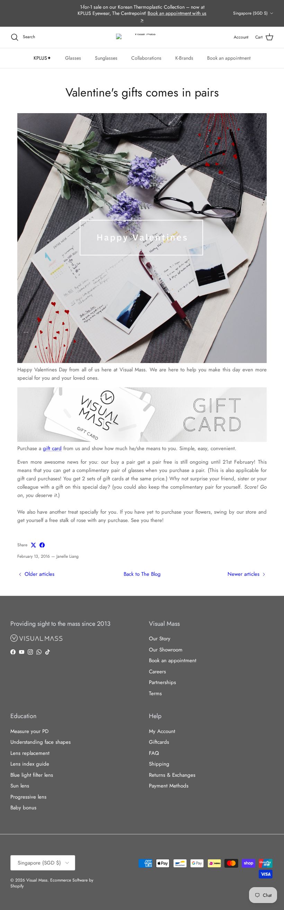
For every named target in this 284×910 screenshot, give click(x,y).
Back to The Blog (142, 574)
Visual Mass (36, 880)
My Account (162, 731)
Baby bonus (23, 807)
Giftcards (159, 742)
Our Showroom (166, 650)
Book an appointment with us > (174, 16)
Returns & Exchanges (172, 775)
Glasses (73, 57)
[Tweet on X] (33, 545)
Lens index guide (29, 764)
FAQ (154, 753)
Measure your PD (29, 731)
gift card (52, 448)
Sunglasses (106, 57)
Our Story (159, 638)
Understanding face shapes (40, 742)
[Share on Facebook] (42, 545)
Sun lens (19, 786)
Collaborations (146, 57)
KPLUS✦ (42, 57)
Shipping (159, 764)
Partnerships (162, 682)
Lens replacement (30, 753)
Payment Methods (168, 786)
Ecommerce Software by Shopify (51, 883)
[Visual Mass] (142, 37)
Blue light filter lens (31, 775)
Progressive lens (28, 797)
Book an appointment (228, 57)
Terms (155, 693)
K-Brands (184, 57)
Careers (157, 671)
